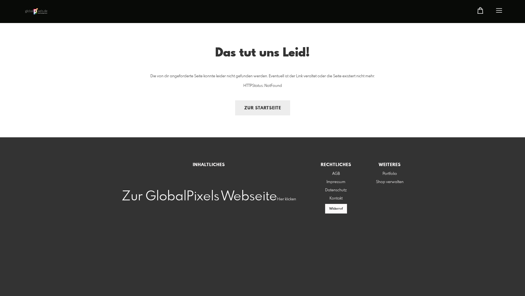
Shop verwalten (390, 182)
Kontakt (336, 198)
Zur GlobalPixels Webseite (199, 196)
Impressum (335, 182)
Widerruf (336, 208)
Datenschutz (336, 190)
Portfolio (390, 174)
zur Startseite (262, 108)
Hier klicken (286, 199)
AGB (336, 174)
